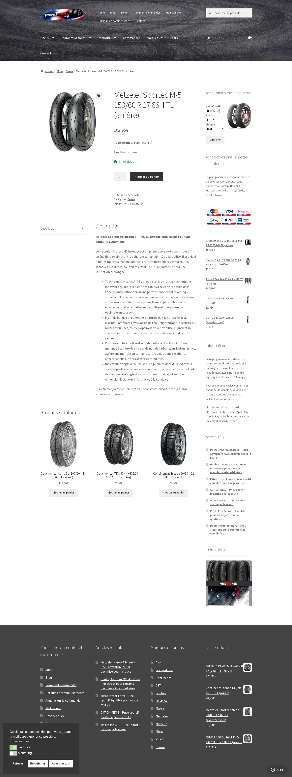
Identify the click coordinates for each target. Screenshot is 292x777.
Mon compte (173, 12)
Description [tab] (48, 228)
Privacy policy (54, 716)
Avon (159, 662)
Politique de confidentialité (114, 21)
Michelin (161, 724)
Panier (125, 12)
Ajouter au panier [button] (63, 492)
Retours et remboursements (64, 693)
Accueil (49, 71)
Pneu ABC (104, 38)
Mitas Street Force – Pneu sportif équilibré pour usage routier (230, 481)
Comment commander (147, 12)
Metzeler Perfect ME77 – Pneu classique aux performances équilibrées (228, 529)
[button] (99, 95)
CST (158, 685)
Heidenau (162, 701)
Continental (164, 678)
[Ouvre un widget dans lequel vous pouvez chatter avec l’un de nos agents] (277, 770)
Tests (174, 38)
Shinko (160, 747)
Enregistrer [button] (37, 763)
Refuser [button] (18, 763)
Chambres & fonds (73, 38)
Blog (113, 12)
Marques (152, 38)
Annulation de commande (62, 700)
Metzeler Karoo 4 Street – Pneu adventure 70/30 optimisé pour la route (230, 453)
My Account (53, 708)
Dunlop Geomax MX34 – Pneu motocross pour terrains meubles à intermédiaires (228, 468)
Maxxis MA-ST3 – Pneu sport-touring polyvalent (228, 502)
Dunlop (161, 693)
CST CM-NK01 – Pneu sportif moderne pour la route (227, 491)
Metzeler (137, 204)
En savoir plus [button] (20, 741)
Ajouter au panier (147, 177)
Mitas (159, 731)
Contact (140, 21)
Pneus (44, 38)
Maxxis (160, 708)
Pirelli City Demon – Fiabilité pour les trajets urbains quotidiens (227, 515)
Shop (60, 71)
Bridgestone (164, 670)
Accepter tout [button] (61, 763)
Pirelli (160, 739)
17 (129, 204)
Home (101, 12)
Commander (131, 38)
